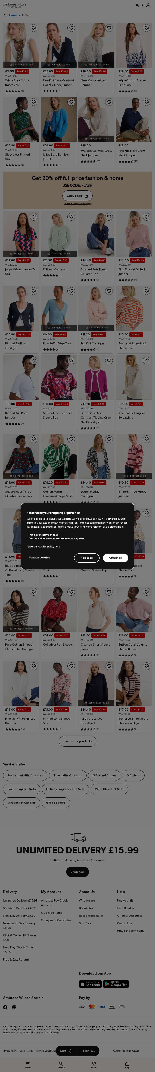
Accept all (115, 558)
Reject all (87, 558)
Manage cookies (39, 557)
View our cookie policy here (44, 546)
